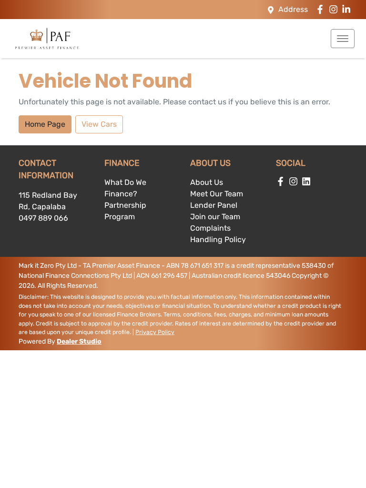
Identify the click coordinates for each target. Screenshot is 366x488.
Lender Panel (213, 205)
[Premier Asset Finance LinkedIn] (348, 9)
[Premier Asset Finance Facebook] (321, 9)
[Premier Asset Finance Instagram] (335, 9)
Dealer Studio (79, 341)
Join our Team (215, 216)
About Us (206, 182)
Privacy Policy (154, 332)
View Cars (99, 124)
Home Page (45, 124)
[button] (343, 38)
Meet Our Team (216, 193)
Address (293, 9)
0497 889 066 (43, 218)
